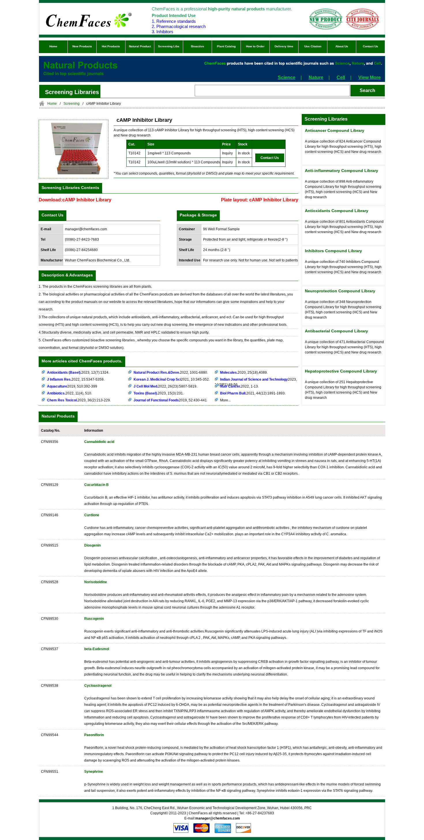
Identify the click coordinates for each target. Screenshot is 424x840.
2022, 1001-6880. (171, 373)
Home (53, 46)
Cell (341, 77)
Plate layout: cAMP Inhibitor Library (259, 199)
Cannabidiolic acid (99, 442)
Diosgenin (92, 545)
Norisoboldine (95, 582)
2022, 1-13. (239, 386)
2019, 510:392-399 (72, 386)
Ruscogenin (94, 619)
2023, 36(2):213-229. (79, 400)
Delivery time (284, 46)
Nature (316, 77)
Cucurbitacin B (96, 485)
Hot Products (111, 46)
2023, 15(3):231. (159, 393)
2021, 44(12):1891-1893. (253, 393)
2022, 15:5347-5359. (75, 379)
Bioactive (197, 46)
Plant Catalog (226, 46)
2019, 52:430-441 (170, 400)
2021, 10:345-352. (172, 379)
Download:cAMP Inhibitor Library (75, 199)
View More (369, 77)
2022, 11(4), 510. (69, 393)
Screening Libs (168, 46)
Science (286, 77)
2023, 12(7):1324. (78, 373)
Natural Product (140, 46)
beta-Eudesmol (96, 649)
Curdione (91, 515)
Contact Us (370, 46)
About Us (341, 46)
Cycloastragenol (97, 686)
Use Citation (312, 46)
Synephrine (93, 772)
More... (225, 400)
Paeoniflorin (94, 735)
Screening (71, 104)
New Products (82, 46)
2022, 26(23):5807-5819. (165, 386)
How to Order (255, 46)
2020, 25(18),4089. (244, 373)
